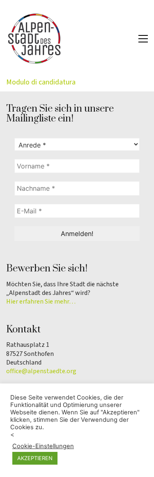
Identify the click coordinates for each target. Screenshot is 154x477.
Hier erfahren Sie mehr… (41, 301)
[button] (143, 38)
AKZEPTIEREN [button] (35, 458)
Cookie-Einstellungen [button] (43, 446)
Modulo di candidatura (41, 82)
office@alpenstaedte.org (41, 371)
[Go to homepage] (35, 38)
